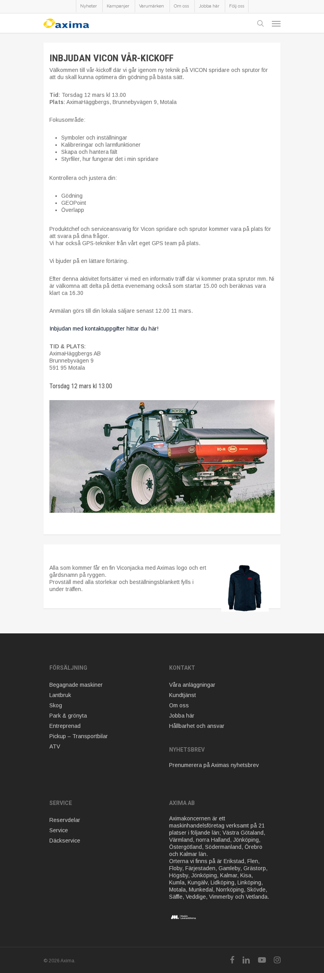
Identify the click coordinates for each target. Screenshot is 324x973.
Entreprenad (65, 726)
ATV (54, 746)
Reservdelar (64, 820)
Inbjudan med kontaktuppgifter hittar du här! (103, 328)
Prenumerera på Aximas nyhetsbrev (214, 765)
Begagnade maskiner (76, 685)
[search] (260, 23)
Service (58, 830)
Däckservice (64, 840)
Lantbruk (60, 695)
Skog (55, 705)
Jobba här (181, 715)
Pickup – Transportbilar (78, 736)
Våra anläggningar (192, 685)
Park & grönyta (68, 715)
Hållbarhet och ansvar (196, 726)
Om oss (179, 705)
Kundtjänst (182, 695)
